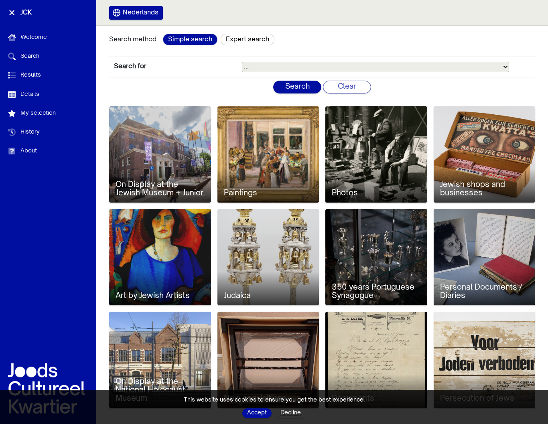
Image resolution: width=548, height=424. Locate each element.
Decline (290, 413)
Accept (257, 413)
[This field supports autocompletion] (505, 67)
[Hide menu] (12, 12)
